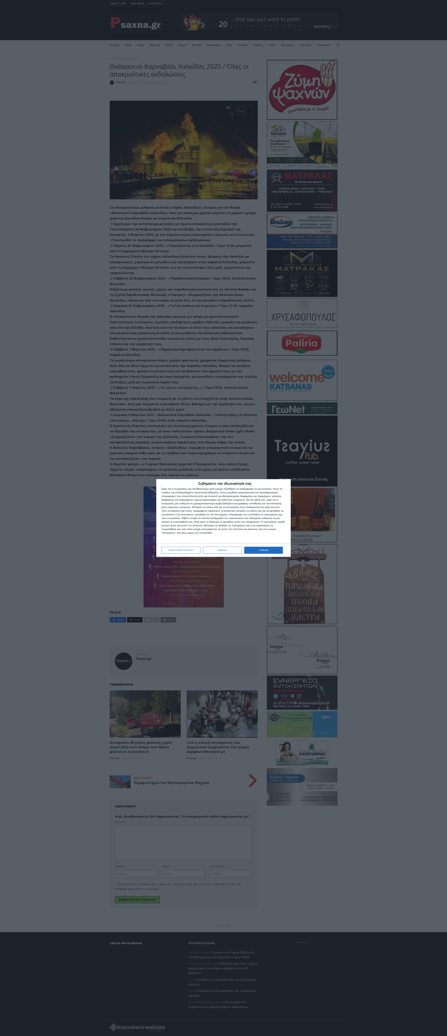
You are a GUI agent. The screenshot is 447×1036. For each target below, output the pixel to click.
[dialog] (223, 518)
